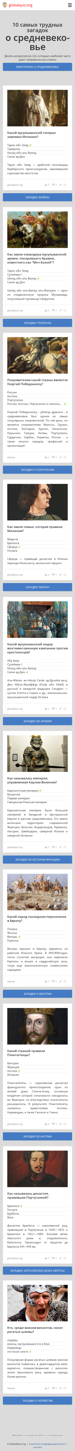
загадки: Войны (37, 197)
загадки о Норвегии (38, 1400)
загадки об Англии (37, 1136)
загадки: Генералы (37, 323)
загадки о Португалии (37, 469)
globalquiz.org (20, 5)
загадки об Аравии (37, 721)
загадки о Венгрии (38, 994)
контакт (37, 1447)
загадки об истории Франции (37, 859)
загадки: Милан (37, 587)
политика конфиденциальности (47, 1444)
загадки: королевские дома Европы (37, 1270)
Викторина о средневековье (37, 67)
